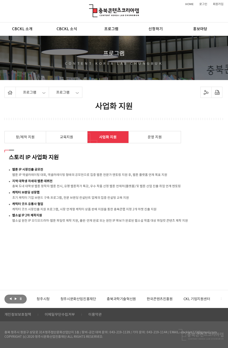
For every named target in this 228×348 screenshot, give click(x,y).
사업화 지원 (108, 137)
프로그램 (111, 29)
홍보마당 (200, 29)
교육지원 (66, 137)
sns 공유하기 (206, 92)
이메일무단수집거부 (60, 315)
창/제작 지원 (25, 137)
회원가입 (218, 4)
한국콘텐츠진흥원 (160, 299)
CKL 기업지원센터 (196, 299)
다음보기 (15, 298)
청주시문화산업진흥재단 (78, 299)
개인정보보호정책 (17, 315)
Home (6, 89)
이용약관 (95, 315)
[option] (43, 299)
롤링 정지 (20, 298)
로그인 (203, 4)
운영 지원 (155, 137)
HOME (189, 4)
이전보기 (10, 298)
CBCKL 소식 (67, 29)
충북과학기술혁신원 (121, 299)
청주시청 (43, 299)
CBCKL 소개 (22, 29)
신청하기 (156, 29)
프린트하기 (216, 92)
